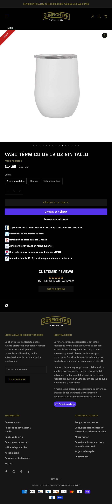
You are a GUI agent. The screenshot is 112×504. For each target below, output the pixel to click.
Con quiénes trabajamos (17, 458)
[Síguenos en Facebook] (6, 471)
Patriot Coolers (13, 161)
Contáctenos (81, 456)
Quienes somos (13, 422)
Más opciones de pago (56, 219)
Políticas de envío (14, 437)
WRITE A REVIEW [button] (56, 289)
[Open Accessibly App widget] (56, 305)
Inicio (10, 28)
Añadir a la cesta (56, 202)
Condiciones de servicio (17, 442)
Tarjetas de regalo (84, 451)
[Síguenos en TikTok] (28, 471)
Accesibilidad (12, 453)
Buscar (8, 463)
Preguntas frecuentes (86, 422)
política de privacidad (16, 447)
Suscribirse (17, 379)
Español (54, 479)
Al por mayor (82, 437)
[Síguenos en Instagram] (13, 471)
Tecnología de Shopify (70, 485)
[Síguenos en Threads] (21, 471)
